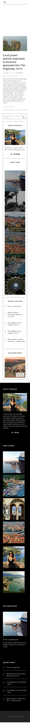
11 (15, 226)
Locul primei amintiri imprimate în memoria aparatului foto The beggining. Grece (14, 62)
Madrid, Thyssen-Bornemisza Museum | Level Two (15, 314)
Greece (20, 76)
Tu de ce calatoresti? (14, 306)
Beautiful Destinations (11, 76)
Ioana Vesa (11, 73)
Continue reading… (8, 106)
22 (15, 205)
